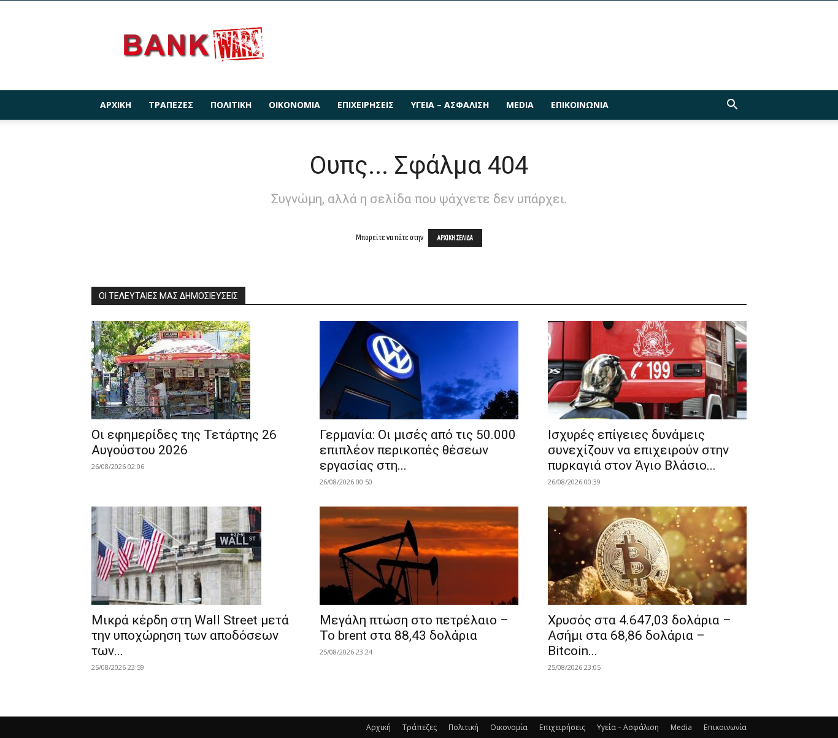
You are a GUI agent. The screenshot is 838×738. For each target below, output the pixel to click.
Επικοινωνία (580, 105)
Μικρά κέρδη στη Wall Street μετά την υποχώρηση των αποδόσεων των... (190, 635)
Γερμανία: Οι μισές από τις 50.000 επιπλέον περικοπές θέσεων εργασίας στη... (418, 450)
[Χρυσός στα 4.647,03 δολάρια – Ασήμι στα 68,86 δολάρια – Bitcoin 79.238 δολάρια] (647, 556)
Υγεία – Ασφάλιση (450, 105)
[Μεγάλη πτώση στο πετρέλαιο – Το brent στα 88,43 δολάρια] (419, 556)
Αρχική (115, 105)
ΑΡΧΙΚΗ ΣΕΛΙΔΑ (455, 238)
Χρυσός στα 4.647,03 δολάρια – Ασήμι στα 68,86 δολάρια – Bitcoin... (639, 635)
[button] (732, 106)
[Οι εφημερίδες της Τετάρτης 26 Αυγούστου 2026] (190, 370)
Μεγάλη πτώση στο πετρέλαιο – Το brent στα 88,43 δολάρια (414, 628)
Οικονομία (294, 105)
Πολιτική (231, 105)
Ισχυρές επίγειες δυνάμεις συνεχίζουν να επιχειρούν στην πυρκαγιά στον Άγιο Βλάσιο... (638, 450)
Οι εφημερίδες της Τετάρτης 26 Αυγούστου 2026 (184, 442)
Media (520, 105)
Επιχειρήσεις (365, 105)
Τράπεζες (170, 105)
